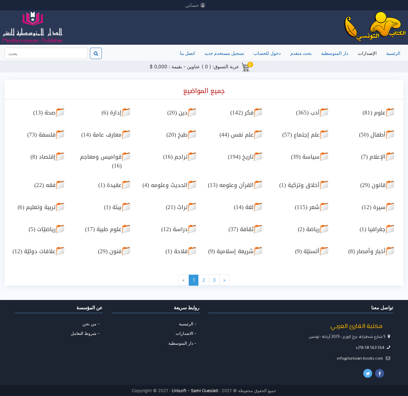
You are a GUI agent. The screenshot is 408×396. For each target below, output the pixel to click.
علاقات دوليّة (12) (34, 251)
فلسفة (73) (41, 134)
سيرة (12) (374, 207)
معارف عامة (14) (101, 134)
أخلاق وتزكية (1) (299, 185)
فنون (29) (110, 251)
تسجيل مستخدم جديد (224, 53)
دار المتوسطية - (182, 343)
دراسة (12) (174, 229)
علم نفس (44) (237, 134)
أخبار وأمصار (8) (367, 251)
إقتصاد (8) (43, 156)
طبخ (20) (177, 134)
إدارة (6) (112, 112)
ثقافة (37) (241, 229)
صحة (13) (44, 112)
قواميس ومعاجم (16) (101, 161)
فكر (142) (242, 112)
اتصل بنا (187, 53)
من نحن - (91, 323)
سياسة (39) (305, 156)
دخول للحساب (267, 53)
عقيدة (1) (110, 185)
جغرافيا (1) (373, 229)
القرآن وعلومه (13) (231, 185)
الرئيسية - (188, 323)
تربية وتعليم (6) (37, 207)
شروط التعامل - (85, 333)
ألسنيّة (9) (307, 251)
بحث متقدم (301, 53)
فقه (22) (45, 185)
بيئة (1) (113, 207)
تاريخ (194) (241, 156)
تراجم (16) (175, 156)
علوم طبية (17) (103, 229)
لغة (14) (244, 207)
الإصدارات (367, 53)
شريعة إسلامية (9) (231, 251)
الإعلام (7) (373, 156)
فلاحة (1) (176, 251)
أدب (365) (308, 112)
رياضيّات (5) (42, 229)
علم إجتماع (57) (301, 134)
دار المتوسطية (334, 53)
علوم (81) (374, 112)
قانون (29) (373, 185)
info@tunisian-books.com (360, 359)
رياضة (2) (309, 229)
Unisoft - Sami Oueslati (195, 390)
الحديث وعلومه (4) (165, 185)
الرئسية (392, 53)
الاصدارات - (186, 333)
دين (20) (177, 112)
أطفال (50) (372, 134)
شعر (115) (307, 207)
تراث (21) (177, 207)
